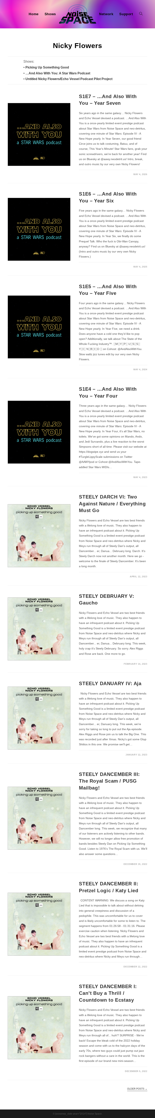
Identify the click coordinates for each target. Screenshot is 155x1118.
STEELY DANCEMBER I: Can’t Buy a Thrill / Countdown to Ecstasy (108, 993)
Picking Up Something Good (47, 67)
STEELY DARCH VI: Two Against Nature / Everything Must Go (112, 503)
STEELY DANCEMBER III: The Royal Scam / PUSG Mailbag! (109, 781)
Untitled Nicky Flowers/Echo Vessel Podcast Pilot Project (68, 79)
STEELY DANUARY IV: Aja (110, 683)
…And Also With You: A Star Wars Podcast (57, 73)
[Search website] (141, 14)
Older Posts (137, 1088)
